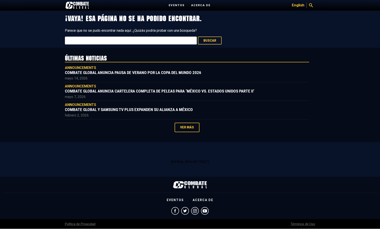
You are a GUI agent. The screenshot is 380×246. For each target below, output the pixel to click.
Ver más (187, 127)
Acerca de (200, 5)
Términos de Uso (302, 224)
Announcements (80, 68)
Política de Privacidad (80, 224)
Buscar (209, 40)
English (298, 5)
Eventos (177, 5)
